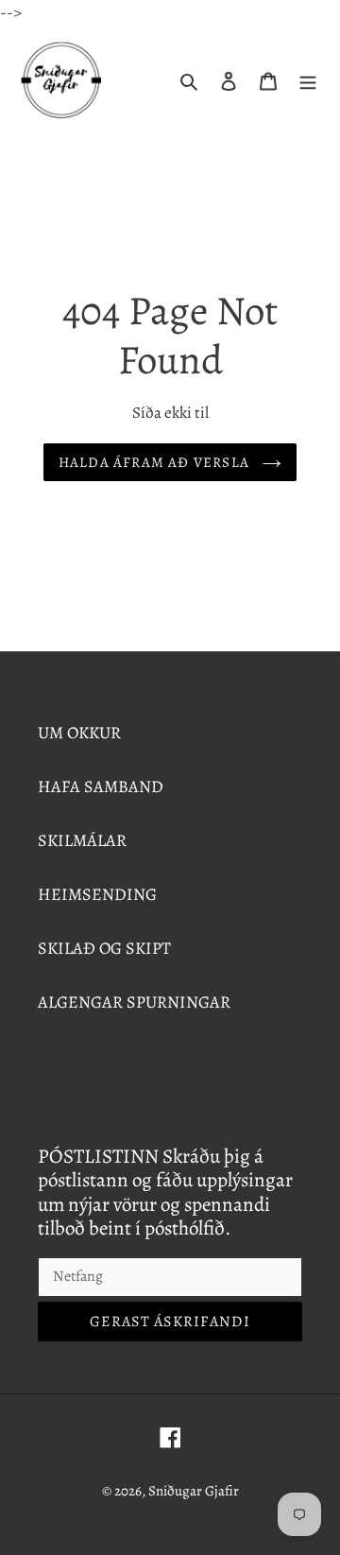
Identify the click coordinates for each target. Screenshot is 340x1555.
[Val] (308, 80)
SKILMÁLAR (82, 840)
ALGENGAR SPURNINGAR (134, 1002)
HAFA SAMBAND (100, 786)
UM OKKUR (79, 732)
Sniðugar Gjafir (193, 1490)
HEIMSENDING (97, 894)
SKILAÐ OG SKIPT (104, 948)
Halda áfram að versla (156, 462)
